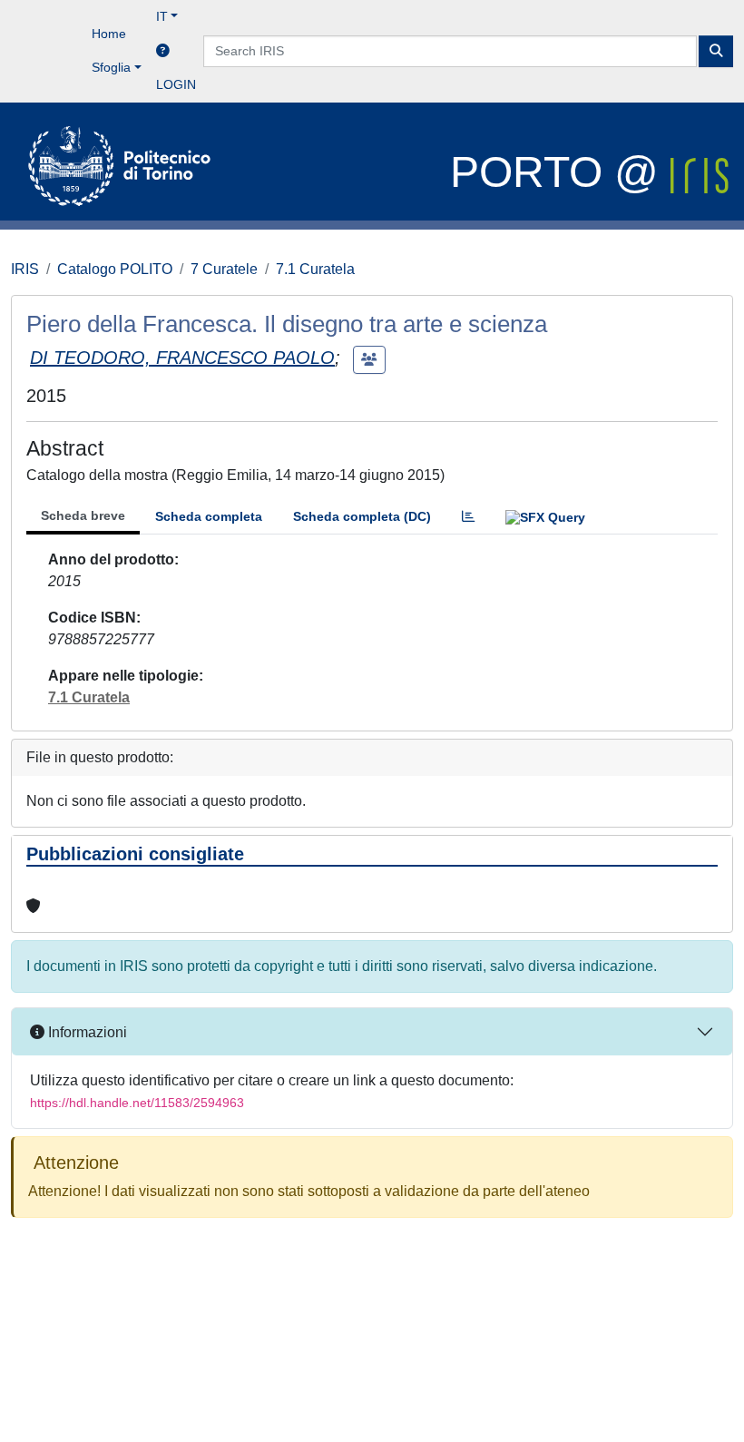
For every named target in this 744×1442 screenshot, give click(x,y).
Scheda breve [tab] (83, 515)
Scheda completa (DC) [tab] (362, 516)
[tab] (468, 517)
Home (109, 33)
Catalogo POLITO (114, 269)
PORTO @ (560, 172)
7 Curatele (224, 269)
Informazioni (85, 1032)
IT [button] (162, 16)
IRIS (25, 269)
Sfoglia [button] (111, 67)
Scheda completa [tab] (208, 516)
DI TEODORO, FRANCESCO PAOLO (182, 358)
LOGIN (176, 84)
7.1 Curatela (315, 269)
